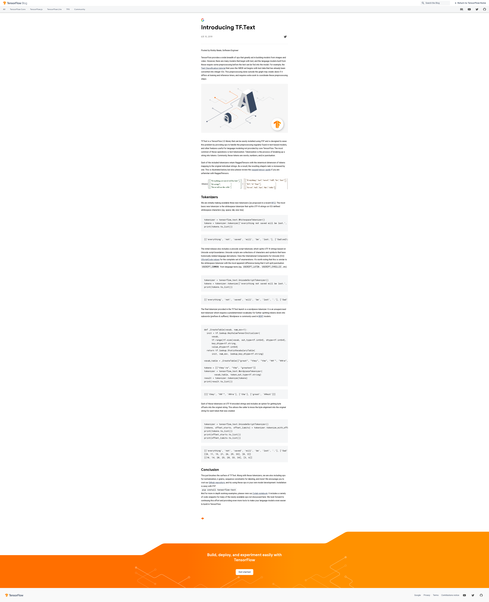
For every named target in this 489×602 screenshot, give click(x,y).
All (4, 9)
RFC (273, 203)
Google (417, 595)
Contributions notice (450, 595)
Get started (244, 572)
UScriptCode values (210, 259)
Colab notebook (260, 493)
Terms (435, 595)
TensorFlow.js (36, 9)
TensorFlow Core (17, 9)
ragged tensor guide (261, 170)
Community (79, 9)
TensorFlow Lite (54, 9)
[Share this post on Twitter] (285, 36)
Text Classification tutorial (213, 68)
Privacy (427, 595)
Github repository (217, 482)
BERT (261, 316)
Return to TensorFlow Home (472, 3)
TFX (68, 9)
